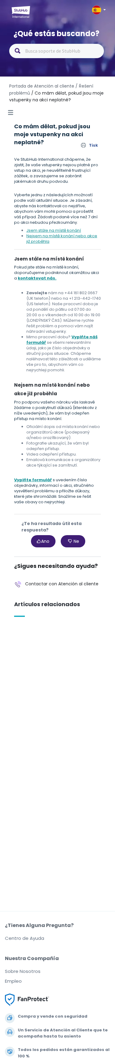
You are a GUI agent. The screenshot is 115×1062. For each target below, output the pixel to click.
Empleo (13, 981)
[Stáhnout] (46, 541)
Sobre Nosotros (22, 971)
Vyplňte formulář (33, 480)
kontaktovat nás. (37, 278)
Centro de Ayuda (24, 938)
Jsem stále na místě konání (53, 230)
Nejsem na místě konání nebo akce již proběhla (61, 238)
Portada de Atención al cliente (42, 86)
